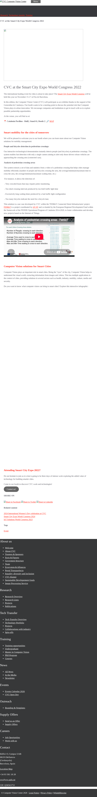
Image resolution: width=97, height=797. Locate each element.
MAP (52, 121)
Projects (8, 603)
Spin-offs (9, 632)
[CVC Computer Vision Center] (13, 1)
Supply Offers (11, 724)
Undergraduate (11, 649)
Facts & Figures (12, 557)
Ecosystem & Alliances (15, 567)
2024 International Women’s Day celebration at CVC (25, 513)
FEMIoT (7, 207)
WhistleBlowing (59, 793)
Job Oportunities (12, 737)
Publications (10, 606)
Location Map (6, 769)
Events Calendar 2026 (15, 691)
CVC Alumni (10, 577)
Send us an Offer (12, 721)
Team (7, 564)
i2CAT (35, 207)
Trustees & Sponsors (14, 554)
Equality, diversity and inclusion (19, 573)
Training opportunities (15, 645)
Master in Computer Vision (17, 652)
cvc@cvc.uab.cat (7, 780)
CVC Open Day (12, 694)
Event (6, 531)
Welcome (9, 548)
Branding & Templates (15, 708)
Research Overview (13, 596)
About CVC (10, 551)
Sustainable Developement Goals (20, 580)
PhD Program (11, 655)
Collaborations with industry (18, 629)
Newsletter (10, 678)
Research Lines (12, 600)
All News (9, 672)
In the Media (10, 675)
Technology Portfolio (14, 623)
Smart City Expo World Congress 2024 (19, 516)
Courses (8, 658)
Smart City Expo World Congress (71, 94)
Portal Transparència (14, 570)
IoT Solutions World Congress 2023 (18, 519)
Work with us (11, 741)
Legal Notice (34, 793)
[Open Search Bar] (28, 1)
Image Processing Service (16, 583)
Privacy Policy (46, 793)
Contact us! (11, 489)
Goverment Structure (14, 561)
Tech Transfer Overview (16, 619)
